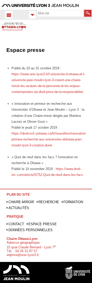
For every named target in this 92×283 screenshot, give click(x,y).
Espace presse (42, 224)
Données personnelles (30, 230)
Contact (16, 224)
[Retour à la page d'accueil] (16, 32)
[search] (60, 13)
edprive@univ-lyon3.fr (23, 255)
